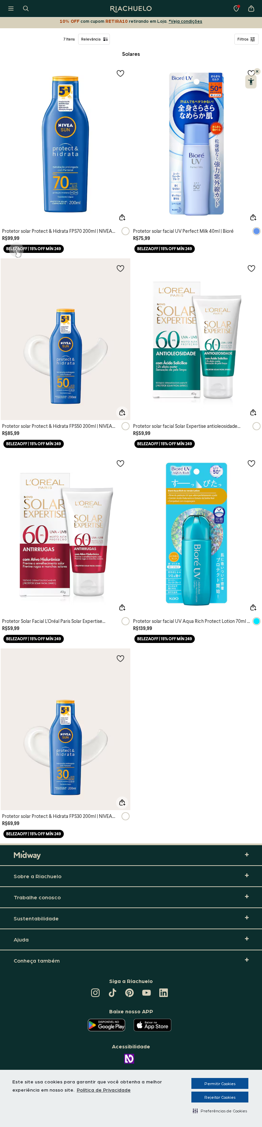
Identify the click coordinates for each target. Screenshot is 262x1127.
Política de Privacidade (104, 1089)
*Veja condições (185, 21)
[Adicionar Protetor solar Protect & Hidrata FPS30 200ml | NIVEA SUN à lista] (120, 658)
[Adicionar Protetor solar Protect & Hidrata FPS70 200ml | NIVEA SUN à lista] (120, 73)
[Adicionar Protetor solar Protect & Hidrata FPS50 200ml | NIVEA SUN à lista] (120, 268)
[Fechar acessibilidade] (257, 71)
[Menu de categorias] (11, 8)
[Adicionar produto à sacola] (122, 217)
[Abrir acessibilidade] (251, 81)
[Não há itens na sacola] (251, 8)
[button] (219, 1110)
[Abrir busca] (26, 8)
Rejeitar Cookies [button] (219, 1097)
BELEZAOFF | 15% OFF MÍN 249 (33, 248)
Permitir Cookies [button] (219, 1083)
